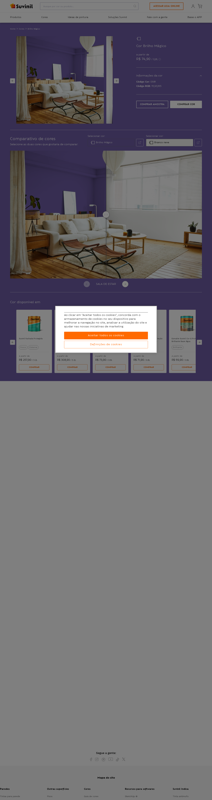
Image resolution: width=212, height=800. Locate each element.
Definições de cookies (106, 344)
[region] (106, 329)
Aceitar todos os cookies (106, 335)
